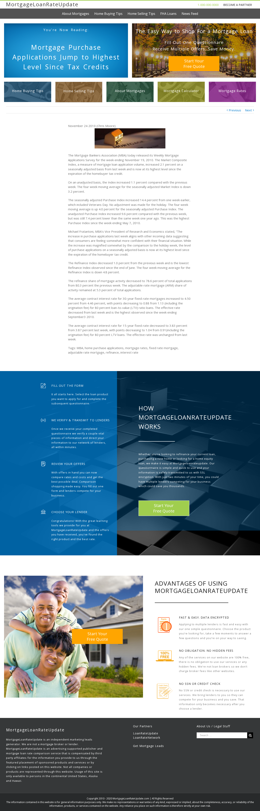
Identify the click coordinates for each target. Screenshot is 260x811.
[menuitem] (78, 14)
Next (248, 110)
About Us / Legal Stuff (213, 726)
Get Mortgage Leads (148, 746)
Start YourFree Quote (194, 63)
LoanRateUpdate (145, 733)
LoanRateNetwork (146, 737)
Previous (235, 110)
